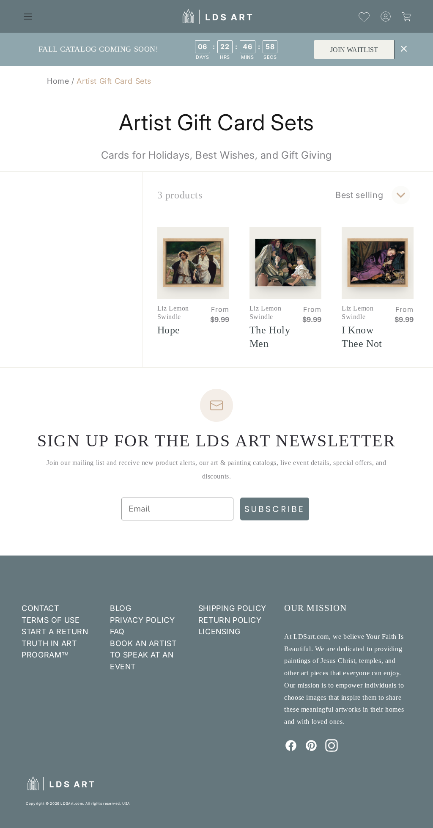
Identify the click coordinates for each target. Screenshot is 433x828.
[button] (28, 16)
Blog (120, 608)
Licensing (219, 631)
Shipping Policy (232, 608)
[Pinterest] (311, 749)
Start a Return (55, 631)
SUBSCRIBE (274, 509)
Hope (168, 330)
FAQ (117, 631)
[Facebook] (291, 749)
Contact (40, 608)
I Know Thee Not (362, 337)
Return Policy (230, 620)
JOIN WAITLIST (354, 49)
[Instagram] (331, 749)
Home (58, 81)
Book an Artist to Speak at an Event (143, 655)
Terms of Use (50, 620)
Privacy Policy (142, 620)
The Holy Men (269, 337)
